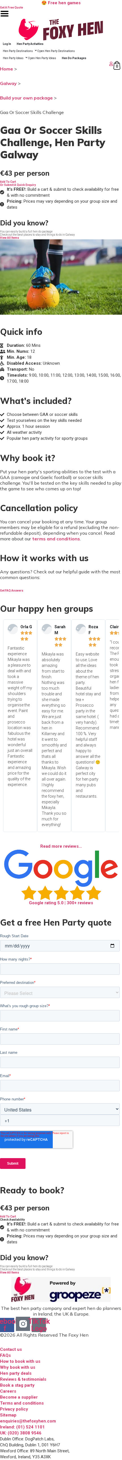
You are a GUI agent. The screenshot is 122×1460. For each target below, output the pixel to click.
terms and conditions (56, 539)
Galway (8, 83)
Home (6, 69)
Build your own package (26, 98)
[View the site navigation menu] (4, 17)
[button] (8, 181)
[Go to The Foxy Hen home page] (61, 29)
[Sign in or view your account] (57, 64)
